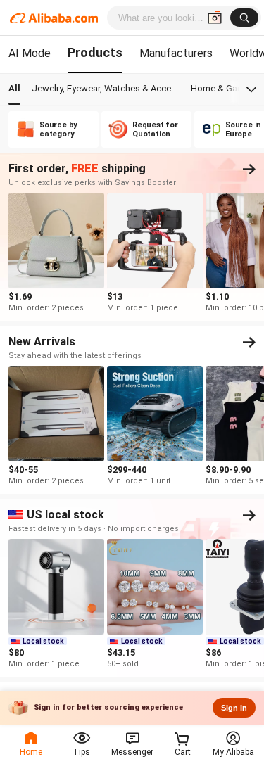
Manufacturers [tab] (176, 53)
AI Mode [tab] (29, 53)
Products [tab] (95, 52)
